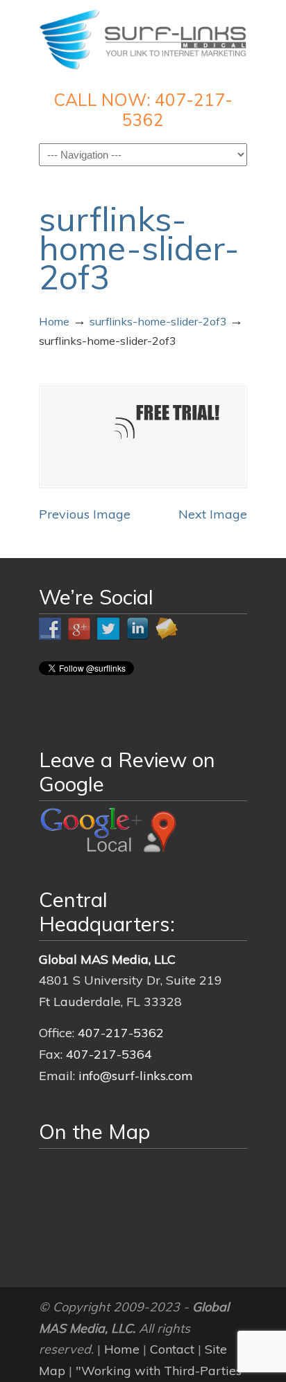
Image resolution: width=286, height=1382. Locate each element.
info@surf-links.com (135, 1076)
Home (54, 321)
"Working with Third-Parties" (161, 1371)
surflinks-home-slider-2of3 (158, 321)
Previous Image (85, 514)
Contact (172, 1349)
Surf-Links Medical (143, 38)
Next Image (212, 514)
